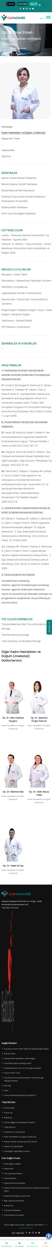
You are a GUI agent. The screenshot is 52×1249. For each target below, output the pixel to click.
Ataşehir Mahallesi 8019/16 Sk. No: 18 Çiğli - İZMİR (22, 901)
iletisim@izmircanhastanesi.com (15, 904)
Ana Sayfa (6, 48)
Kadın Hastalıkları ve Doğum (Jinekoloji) (24, 132)
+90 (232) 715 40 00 (10, 908)
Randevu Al (49, 627)
